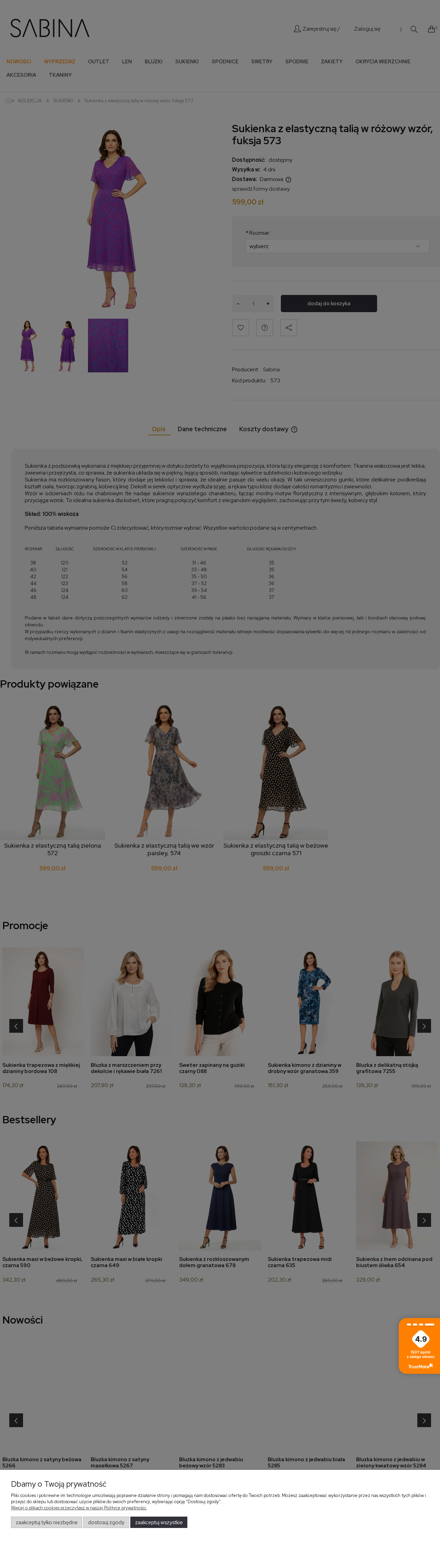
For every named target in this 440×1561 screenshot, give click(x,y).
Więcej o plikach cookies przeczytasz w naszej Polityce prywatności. (79, 1508)
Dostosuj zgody (106, 1522)
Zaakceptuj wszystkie (159, 1522)
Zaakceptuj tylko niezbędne (47, 1522)
